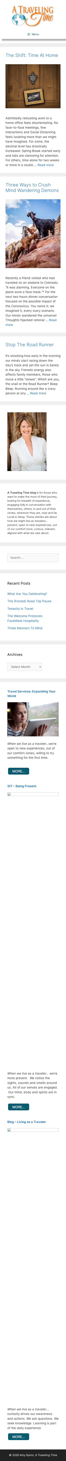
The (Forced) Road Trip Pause (29, 601)
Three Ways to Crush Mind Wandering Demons (32, 187)
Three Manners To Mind (25, 628)
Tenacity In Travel (20, 608)
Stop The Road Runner (30, 344)
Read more (46, 165)
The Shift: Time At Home (32, 55)
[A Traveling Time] (33, 16)
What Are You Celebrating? (27, 594)
